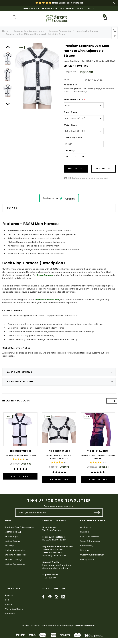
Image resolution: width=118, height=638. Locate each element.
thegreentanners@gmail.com (57, 565)
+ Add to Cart (20, 476)
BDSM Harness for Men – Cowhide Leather (98, 457)
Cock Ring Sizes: (73, 137)
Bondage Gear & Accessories (29, 31)
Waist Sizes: (71, 125)
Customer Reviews (89, 536)
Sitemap (84, 550)
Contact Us (85, 527)
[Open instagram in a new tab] (57, 597)
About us (9, 595)
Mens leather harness (87, 31)
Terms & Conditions (90, 541)
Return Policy (86, 545)
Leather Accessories (15, 564)
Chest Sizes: (71, 112)
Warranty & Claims (14, 609)
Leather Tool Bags (13, 559)
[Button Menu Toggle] (5, 17)
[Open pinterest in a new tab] (50, 597)
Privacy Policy (87, 559)
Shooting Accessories (15, 554)
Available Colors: (74, 99)
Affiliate (8, 604)
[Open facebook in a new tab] (43, 597)
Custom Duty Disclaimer (92, 554)
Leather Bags (11, 536)
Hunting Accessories (15, 550)
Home (5, 31)
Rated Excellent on (67, 3)
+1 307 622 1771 (49, 577)
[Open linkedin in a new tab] (63, 597)
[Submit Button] (96, 512)
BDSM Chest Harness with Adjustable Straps (59, 457)
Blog (7, 599)
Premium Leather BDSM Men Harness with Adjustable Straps (35, 34)
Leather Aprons (12, 541)
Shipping (84, 531)
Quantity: (69, 150)
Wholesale (10, 613)
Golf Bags (9, 545)
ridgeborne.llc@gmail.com (55, 568)
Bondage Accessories (60, 31)
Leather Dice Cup (13, 531)
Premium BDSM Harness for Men (20, 455)
